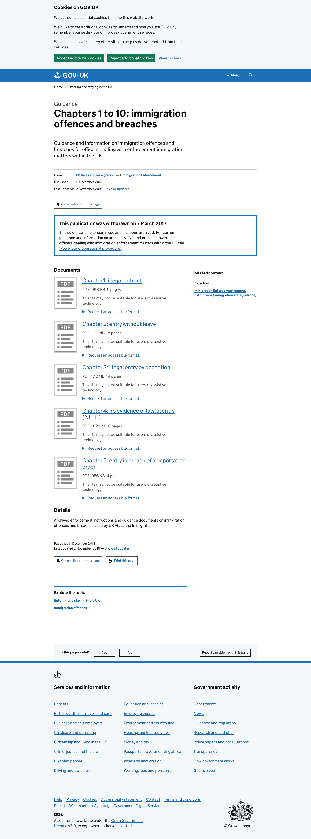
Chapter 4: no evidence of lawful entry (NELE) (128, 413)
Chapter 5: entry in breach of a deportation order (134, 463)
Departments (205, 703)
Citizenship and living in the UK (80, 742)
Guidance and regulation (215, 723)
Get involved (204, 770)
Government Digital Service (136, 805)
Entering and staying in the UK (90, 87)
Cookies (90, 799)
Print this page (124, 561)
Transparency (205, 751)
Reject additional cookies (131, 58)
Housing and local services (147, 732)
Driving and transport (72, 770)
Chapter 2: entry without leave (119, 323)
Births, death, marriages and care (83, 713)
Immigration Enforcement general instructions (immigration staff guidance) (225, 293)
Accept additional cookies (78, 58)
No (134, 652)
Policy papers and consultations (221, 742)
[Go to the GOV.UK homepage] (71, 75)
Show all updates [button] (117, 548)
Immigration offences (70, 608)
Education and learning (144, 703)
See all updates (118, 189)
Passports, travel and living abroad (154, 751)
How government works (214, 761)
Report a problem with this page (225, 652)
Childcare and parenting (75, 732)
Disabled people (68, 761)
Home (58, 87)
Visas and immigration (142, 761)
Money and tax (136, 742)
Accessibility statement (121, 799)
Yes (108, 652)
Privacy (72, 799)
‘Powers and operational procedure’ (90, 248)
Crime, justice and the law (76, 751)
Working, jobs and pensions (147, 770)
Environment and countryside (149, 723)
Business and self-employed (78, 723)
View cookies (170, 58)
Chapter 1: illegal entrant (112, 280)
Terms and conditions (182, 799)
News (199, 713)
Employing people (139, 713)
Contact (153, 799)
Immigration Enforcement (141, 175)
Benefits (61, 703)
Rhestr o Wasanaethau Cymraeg (81, 805)
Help (58, 799)
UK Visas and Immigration (95, 175)
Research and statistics (214, 732)
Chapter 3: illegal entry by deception (126, 367)
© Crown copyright (240, 825)
